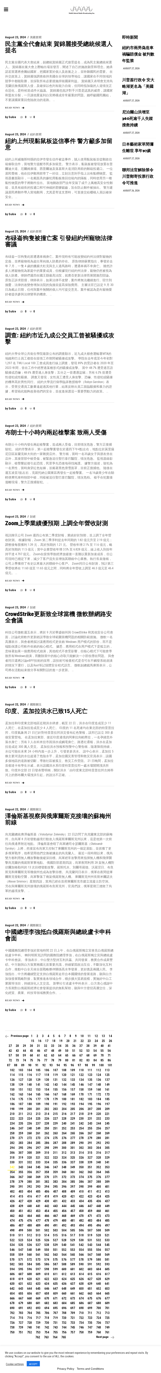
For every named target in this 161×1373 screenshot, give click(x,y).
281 (107, 1138)
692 (29, 1308)
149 (107, 1084)
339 (90, 1162)
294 (12, 1148)
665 (107, 1293)
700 (98, 1308)
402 (12, 1191)
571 (20, 1259)
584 (29, 1264)
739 (20, 1327)
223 (20, 1118)
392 (29, 1186)
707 (55, 1313)
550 (46, 1250)
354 (12, 1172)
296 (29, 1148)
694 (46, 1308)
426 (12, 1201)
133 (72, 1080)
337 (72, 1162)
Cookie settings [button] (15, 1364)
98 (86, 1065)
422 (81, 1196)
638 (81, 1284)
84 (95, 1060)
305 (107, 1148)
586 (46, 1264)
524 (29, 1240)
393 (38, 1186)
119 (55, 1075)
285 (38, 1143)
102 (12, 1070)
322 (46, 1157)
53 (88, 1051)
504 (64, 1230)
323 (55, 1157)
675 (90, 1298)
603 (90, 1269)
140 (29, 1084)
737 (107, 1323)
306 (12, 1153)
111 (90, 1070)
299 (55, 1148)
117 (38, 1075)
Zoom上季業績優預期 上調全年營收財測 (56, 523)
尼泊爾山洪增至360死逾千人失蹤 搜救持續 (137, 118)
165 (38, 1094)
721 (72, 1318)
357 (38, 1172)
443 (55, 1206)
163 (20, 1094)
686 (81, 1303)
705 (38, 1313)
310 (46, 1153)
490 (46, 1225)
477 (38, 1220)
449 (107, 1206)
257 (107, 1128)
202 (46, 1109)
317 (107, 1153)
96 (72, 1065)
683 (55, 1303)
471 (90, 1216)
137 (107, 1080)
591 (90, 1264)
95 (65, 1065)
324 (64, 1157)
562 (46, 1255)
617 (107, 1274)
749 (107, 1327)
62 (45, 1055)
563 (55, 1255)
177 (38, 1099)
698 (81, 1308)
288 (64, 1143)
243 (90, 1123)
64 (59, 1055)
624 (64, 1279)
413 (107, 1191)
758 (81, 1332)
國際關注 (36, 704)
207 (90, 1109)
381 (38, 1182)
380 (29, 1182)
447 (90, 1206)
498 (12, 1230)
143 (55, 1084)
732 (64, 1323)
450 (12, 1211)
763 (46, 1337)
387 (90, 1182)
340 (98, 1162)
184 (98, 1099)
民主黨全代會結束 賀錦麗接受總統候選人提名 (59, 47)
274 (46, 1138)
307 (20, 1153)
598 (46, 1269)
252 (64, 1128)
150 (12, 1089)
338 (81, 1162)
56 (109, 1051)
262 (46, 1133)
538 (46, 1245)
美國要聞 (36, 37)
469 (72, 1216)
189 (38, 1104)
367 (20, 1177)
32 (45, 1046)
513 (38, 1235)
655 (20, 1293)
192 (64, 1104)
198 (12, 1109)
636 (64, 1284)
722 (81, 1318)
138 (12, 1084)
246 (12, 1128)
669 (38, 1298)
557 (107, 1250)
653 (107, 1288)
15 (32, 1041)
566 (81, 1255)
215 (55, 1114)
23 (89, 1041)
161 (107, 1089)
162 (12, 1094)
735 (90, 1323)
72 (10, 1060)
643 (20, 1288)
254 (81, 1128)
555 (90, 1250)
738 (12, 1327)
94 (58, 1065)
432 (64, 1201)
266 (81, 1133)
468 (64, 1216)
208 (98, 1109)
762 (37, 1337)
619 (20, 1279)
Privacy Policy (65, 1368)
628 (98, 1279)
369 (38, 1177)
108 (64, 1070)
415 (20, 1196)
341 (107, 1162)
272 (29, 1138)
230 (81, 1118)
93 (51, 1065)
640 (98, 1284)
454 (46, 1211)
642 (12, 1288)
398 (81, 1186)
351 (90, 1167)
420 (64, 1196)
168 (64, 1094)
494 (81, 1225)
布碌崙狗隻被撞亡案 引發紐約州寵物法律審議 (59, 241)
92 (44, 1065)
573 (38, 1259)
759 (90, 1332)
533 (107, 1240)
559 (20, 1255)
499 (20, 1230)
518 (81, 1235)
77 (45, 1060)
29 (24, 1046)
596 (29, 1269)
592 (98, 1264)
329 (107, 1157)
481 (72, 1220)
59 (24, 1055)
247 (20, 1128)
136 (98, 1080)
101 (110, 1065)
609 (38, 1274)
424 (98, 1196)
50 (66, 1051)
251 (55, 1128)
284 (29, 1143)
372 (64, 1177)
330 (12, 1162)
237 (38, 1123)
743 (55, 1327)
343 (20, 1167)
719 (55, 1318)
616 (98, 1274)
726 (12, 1323)
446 (81, 1206)
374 (81, 1177)
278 (81, 1138)
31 (38, 1046)
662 (81, 1293)
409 (72, 1191)
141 (38, 1084)
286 (46, 1143)
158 (81, 1089)
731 (55, 1323)
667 (20, 1298)
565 (72, 1255)
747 (90, 1327)
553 (72, 1250)
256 (98, 1128)
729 (38, 1323)
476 (29, 1220)
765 (63, 1337)
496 (98, 1225)
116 (29, 1075)
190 (46, 1104)
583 (20, 1264)
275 (55, 1138)
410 (81, 1191)
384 (64, 1182)
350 (81, 1167)
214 (46, 1114)
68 (88, 1055)
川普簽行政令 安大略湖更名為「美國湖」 (138, 86)
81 (73, 1060)
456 (64, 1211)
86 (109, 1060)
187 (20, 1104)
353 (107, 1167)
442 (46, 1206)
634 (46, 1284)
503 (55, 1230)
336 (64, 1162)
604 (98, 1269)
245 (107, 1123)
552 (64, 1250)
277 (72, 1138)
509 (107, 1230)
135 (90, 1080)
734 (81, 1323)
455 (55, 1211)
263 (55, 1133)
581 (107, 1259)
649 (72, 1288)
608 (29, 1274)
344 (29, 1167)
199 (20, 1109)
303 (90, 1148)
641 (107, 1284)
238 (46, 1123)
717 (38, 1318)
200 (29, 1109)
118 (46, 1075)
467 (55, 1216)
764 (55, 1337)
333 (38, 1162)
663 (90, 1293)
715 (20, 1318)
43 (17, 1051)
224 (29, 1118)
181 (72, 1099)
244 (98, 1123)
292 (98, 1143)
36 (73, 1046)
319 (20, 1157)
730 (46, 1323)
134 (81, 1080)
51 (73, 1051)
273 (38, 1138)
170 (81, 1094)
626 (81, 1279)
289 (72, 1143)
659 (55, 1293)
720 (64, 1318)
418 (46, 1196)
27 (10, 1046)
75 (31, 1060)
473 (107, 1216)
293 (107, 1143)
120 (64, 1075)
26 (110, 1041)
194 (81, 1104)
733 (72, 1323)
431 (55, 1201)
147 (90, 1084)
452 (29, 1211)
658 (46, 1293)
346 (46, 1167)
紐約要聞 (36, 134)
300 (64, 1148)
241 (72, 1123)
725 (107, 1318)
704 (29, 1313)
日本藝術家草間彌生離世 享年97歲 (138, 147)
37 (80, 1046)
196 (98, 1104)
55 (102, 1051)
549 (38, 1250)
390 (12, 1186)
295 (20, 1148)
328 (98, 1157)
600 (64, 1269)
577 (72, 1259)
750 (12, 1332)
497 (107, 1225)
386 (81, 1182)
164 (29, 1094)
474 (12, 1220)
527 (55, 1240)
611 (55, 1274)
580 (98, 1259)
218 (81, 1114)
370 (46, 1177)
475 (20, 1220)
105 (38, 1070)
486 (12, 1225)
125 (107, 1075)
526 (46, 1240)
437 (107, 1201)
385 (72, 1182)
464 (29, 1216)
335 (55, 1162)
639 (90, 1284)
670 (46, 1298)
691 (20, 1308)
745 (72, 1327)
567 (90, 1255)
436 (98, 1201)
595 (20, 1269)
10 (82, 1036)
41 (109, 1046)
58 (17, 1055)
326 (81, 1157)
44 (24, 1051)
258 (12, 1133)
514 (46, 1235)
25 (103, 1041)
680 (29, 1303)
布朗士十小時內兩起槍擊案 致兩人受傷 (56, 432)
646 (46, 1288)
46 (38, 1051)
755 (55, 1332)
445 (72, 1206)
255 (90, 1128)
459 (90, 1211)
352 (98, 1167)
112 (98, 1070)
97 (79, 1065)
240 (64, 1123)
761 (107, 1332)
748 (98, 1327)
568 (98, 1255)
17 (46, 1041)
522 (12, 1240)
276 (64, 1138)
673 (72, 1298)
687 (90, 1303)
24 (96, 1041)
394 (46, 1186)
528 (64, 1240)
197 (107, 1104)
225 (38, 1118)
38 (88, 1046)
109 (72, 1070)
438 (12, 1206)
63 (52, 1055)
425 (107, 1196)
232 (98, 1118)
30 (31, 1046)
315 (90, 1153)
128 (29, 1080)
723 (90, 1318)
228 (64, 1118)
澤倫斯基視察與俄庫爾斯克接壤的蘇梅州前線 (58, 819)
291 (90, 1143)
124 (98, 1075)
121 (72, 1075)
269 (107, 1133)
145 (72, 1084)
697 (72, 1308)
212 (29, 1114)
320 (29, 1157)
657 (38, 1293)
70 (102, 1055)
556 (98, 1250)
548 (29, 1250)
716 (29, 1318)
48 (52, 1051)
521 (107, 1235)
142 (46, 1084)
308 (29, 1153)
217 (72, 1114)
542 (81, 1245)
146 (81, 1084)
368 (29, 1177)
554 (81, 1250)
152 (29, 1089)
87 (8, 1065)
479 (55, 1220)
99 (93, 1065)
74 (24, 1060)
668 (29, 1298)
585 (38, 1264)
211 (20, 1114)
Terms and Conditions (90, 1368)
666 (12, 1298)
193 (72, 1104)
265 (72, 1133)
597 (38, 1269)
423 (90, 1196)
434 (81, 1201)
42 (10, 1051)
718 (46, 1318)
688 (98, 1303)
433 (72, 1201)
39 (95, 1046)
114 (12, 1075)
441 (38, 1206)
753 (38, 1332)
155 (55, 1089)
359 (55, 1172)
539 (55, 1245)
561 (38, 1255)
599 (55, 1269)
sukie (12, 117)
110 (81, 1070)
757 (72, 1332)
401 (107, 1186)
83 (88, 1060)
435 (90, 1201)
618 (12, 1279)
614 (81, 1274)
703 (20, 1313)
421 (72, 1196)
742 (46, 1327)
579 (90, 1259)
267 (90, 1133)
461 (107, 1211)
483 (90, 1220)
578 (81, 1259)
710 (81, 1313)
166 (46, 1094)
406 (46, 1191)
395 (55, 1186)
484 (98, 1220)
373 (72, 1177)
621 (38, 1279)
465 (38, 1216)
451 (20, 1211)
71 (109, 1055)
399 (90, 1186)
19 (60, 1041)
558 (12, 1255)
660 (64, 1293)
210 (12, 1114)
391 (20, 1186)
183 (90, 1099)
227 (55, 1118)
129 (38, 1080)
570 (12, 1259)
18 (53, 1041)
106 (46, 1070)
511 (20, 1235)
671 (55, 1298)
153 (38, 1089)
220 (98, 1114)
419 (55, 1196)
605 (107, 1269)
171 (90, 1094)
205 (72, 1109)
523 (20, 1240)
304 (98, 1148)
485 (107, 1220)
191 (55, 1104)
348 (64, 1167)
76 (38, 1060)
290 (81, 1143)
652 (98, 1288)
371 (55, 1177)
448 (98, 1206)
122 (81, 1075)
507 (90, 1230)
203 (55, 1109)
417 (38, 1196)
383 (55, 1182)
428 (29, 1201)
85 (102, 1060)
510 (12, 1235)
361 (72, 1172)
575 (55, 1259)
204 (64, 1109)
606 (12, 1274)
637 (72, 1284)
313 (72, 1153)
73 (17, 1060)
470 (81, 1216)
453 (38, 1211)
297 (38, 1148)
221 (107, 1114)
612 (64, 1274)
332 (29, 1162)
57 (10, 1055)
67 (80, 1055)
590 (81, 1264)
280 (98, 1138)
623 (55, 1279)
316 (98, 1153)
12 (96, 1036)
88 (15, 1065)
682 (46, 1303)
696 (64, 1308)
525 (38, 1240)
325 (72, 1157)
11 (89, 1036)
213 (38, 1114)
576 (64, 1259)
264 (64, 1133)
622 (46, 1279)
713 (107, 1313)
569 (107, 1255)
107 (55, 1070)
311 (55, 1153)
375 (90, 1177)
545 (107, 1245)
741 (38, 1327)
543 (90, 1245)
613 (72, 1274)
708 (64, 1313)
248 (29, 1128)
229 (72, 1118)
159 (90, 1089)
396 (64, 1186)
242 (81, 1123)
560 (29, 1255)
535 (20, 1245)
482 (81, 1220)
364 (98, 1172)
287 (55, 1143)
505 (72, 1230)
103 (20, 1070)
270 (12, 1138)
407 (55, 1191)
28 (17, 1046)
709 (72, 1313)
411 (90, 1191)
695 (55, 1308)
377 (107, 1177)
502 (46, 1230)
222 (12, 1118)
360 (64, 1172)
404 (29, 1191)
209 (107, 1109)
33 (52, 1046)
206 (81, 1109)
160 (98, 1089)
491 (55, 1225)
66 (73, 1055)
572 (29, 1259)
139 (20, 1084)
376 (98, 1177)
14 (110, 1036)
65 (66, 1055)
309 (38, 1153)
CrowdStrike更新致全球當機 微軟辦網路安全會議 (58, 617)
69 (95, 1055)
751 (20, 1332)
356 (29, 1172)
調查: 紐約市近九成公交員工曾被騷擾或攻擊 (59, 338)
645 (38, 1288)
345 (38, 1167)
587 (55, 1264)
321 (38, 1157)
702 (12, 1313)
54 (95, 1051)
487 (20, 1225)
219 (90, 1114)
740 (29, 1327)
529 (72, 1240)
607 (20, 1274)
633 (38, 1284)
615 (90, 1274)
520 (98, 1235)
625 (72, 1279)
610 (46, 1274)
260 (29, 1133)
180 (64, 1099)
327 (90, 1157)
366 (12, 1177)
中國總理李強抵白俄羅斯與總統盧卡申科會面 (58, 935)
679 (20, 1303)
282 (12, 1143)
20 (68, 1041)
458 (81, 1211)
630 (12, 1284)
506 (81, 1230)
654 (12, 1293)
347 (55, 1167)
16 (39, 1041)
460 (98, 1211)
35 (66, 1046)
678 (12, 1303)
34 (59, 1046)
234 (12, 1123)
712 (98, 1313)
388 (98, 1182)
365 (107, 1172)
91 (36, 1065)
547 (20, 1250)
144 (64, 1084)
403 (20, 1191)
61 (38, 1055)
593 (107, 1264)
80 (66, 1060)
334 (46, 1162)
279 (90, 1138)
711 (90, 1313)
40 (102, 1046)
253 (72, 1128)
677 (107, 1298)
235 (20, 1123)
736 (98, 1323)
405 (38, 1191)
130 (46, 1080)
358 (46, 1172)
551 (55, 1250)
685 (72, 1303)
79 (59, 1060)
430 (46, 1201)
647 (55, 1288)
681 (38, 1303)
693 (38, 1308)
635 (55, 1284)
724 (98, 1318)
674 (81, 1298)
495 (90, 1225)
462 (12, 1216)
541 (72, 1245)
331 (20, 1162)
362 (81, 1172)
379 (20, 1182)
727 (20, 1323)
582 (12, 1264)
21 (75, 1041)
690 (12, 1308)
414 (12, 1196)
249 (38, 1128)
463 (20, 1216)
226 (46, 1118)
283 (20, 1143)
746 (81, 1327)
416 (29, 1196)
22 (82, 1041)
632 (29, 1284)
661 (72, 1293)
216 (64, 1114)
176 (29, 1099)
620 (29, 1279)
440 (29, 1206)
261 (38, 1133)
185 (107, 1099)
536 (29, 1245)
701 (107, 1308)
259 (20, 1133)
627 (90, 1279)
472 (98, 1216)
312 (64, 1153)
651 (90, 1288)
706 (46, 1313)
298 (46, 1148)
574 (46, 1259)
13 (103, 1036)
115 (20, 1075)
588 (64, 1264)
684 (64, 1303)
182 (81, 1099)
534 (12, 1245)
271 (20, 1138)
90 (29, 1065)
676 (98, 1298)
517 (72, 1235)
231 (90, 1118)
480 (64, 1220)
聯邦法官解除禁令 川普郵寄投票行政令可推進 (138, 176)
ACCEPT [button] (33, 1364)
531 (90, 1240)
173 (107, 1094)
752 (29, 1332)
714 (12, 1318)
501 (38, 1230)
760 (98, 1332)
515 (55, 1235)
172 (98, 1094)
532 (98, 1240)
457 (72, 1211)
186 (12, 1104)
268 (98, 1133)
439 (20, 1206)
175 (20, 1099)
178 (46, 1099)
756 (64, 1332)
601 (72, 1269)
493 (72, 1225)
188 (29, 1104)
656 (29, 1293)
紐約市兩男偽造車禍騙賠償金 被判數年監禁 (138, 54)
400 (98, 1186)
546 (12, 1250)
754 (46, 1332)
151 (20, 1089)
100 (101, 1065)
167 (55, 1094)
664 (98, 1293)
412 (98, 1191)
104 (29, 1070)
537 (38, 1245)
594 (12, 1269)
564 (64, 1255)
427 (20, 1201)
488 (29, 1225)
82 (80, 1060)
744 (64, 1327)
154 (46, 1089)
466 (46, 1216)
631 (20, 1284)
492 (64, 1225)
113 (107, 1070)
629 (107, 1279)
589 (72, 1264)
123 (90, 1075)
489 (38, 1225)
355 (20, 1172)
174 (12, 1099)
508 (98, 1230)
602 (81, 1269)
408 (64, 1191)
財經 (33, 516)
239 (55, 1123)
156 (64, 1089)
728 (29, 1323)
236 (29, 1123)
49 (59, 1051)
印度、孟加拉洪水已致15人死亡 (46, 711)
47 (45, 1051)
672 (64, 1298)
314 (81, 1153)
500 (29, 1230)
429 (38, 1201)
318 (12, 1157)
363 (90, 1172)
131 (55, 1080)
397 (72, 1186)
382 (46, 1182)
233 (107, 1118)
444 (64, 1206)
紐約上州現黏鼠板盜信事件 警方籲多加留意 (59, 144)
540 (64, 1245)
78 (52, 1060)
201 (38, 1109)
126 (12, 1080)
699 (90, 1308)
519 (90, 1235)
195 (90, 1104)
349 (72, 1167)
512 (29, 1235)
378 (12, 1182)
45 (31, 1051)
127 (20, 1080)
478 (46, 1220)
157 (72, 1089)
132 (64, 1080)
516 (64, 1235)
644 (29, 1288)
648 (64, 1288)
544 (98, 1245)
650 (81, 1288)
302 (81, 1148)
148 (98, 1084)
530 (81, 1240)
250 (46, 1128)
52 (80, 1051)
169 (72, 1094)
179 (55, 1099)
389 (107, 1182)
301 (72, 1148)
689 (107, 1303)
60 (31, 1055)
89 (22, 1065)
